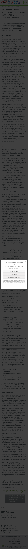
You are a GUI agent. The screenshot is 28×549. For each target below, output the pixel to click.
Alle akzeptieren (14, 271)
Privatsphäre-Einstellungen (14, 277)
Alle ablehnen (14, 274)
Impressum (14, 286)
